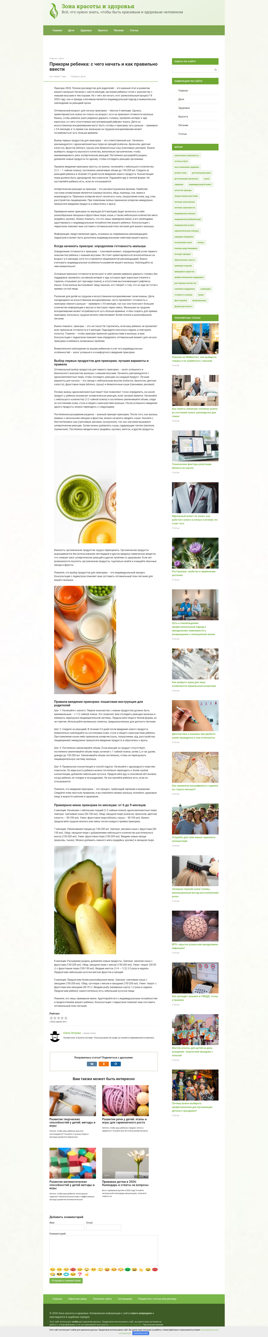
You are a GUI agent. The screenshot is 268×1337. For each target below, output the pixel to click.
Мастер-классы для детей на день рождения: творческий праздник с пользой (192, 1052)
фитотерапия (180, 300)
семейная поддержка (184, 289)
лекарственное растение (186, 196)
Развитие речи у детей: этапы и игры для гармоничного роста (124, 1120)
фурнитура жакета (183, 306)
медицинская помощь (184, 213)
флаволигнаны (199, 300)
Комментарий (57, 1233)
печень (200, 242)
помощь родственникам (185, 248)
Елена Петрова (72, 1032)
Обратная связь (77, 1298)
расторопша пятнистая (185, 283)
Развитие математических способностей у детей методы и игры (72, 1185)
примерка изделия (183, 265)
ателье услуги (181, 161)
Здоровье (86, 30)
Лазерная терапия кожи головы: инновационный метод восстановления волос (195, 893)
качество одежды (183, 190)
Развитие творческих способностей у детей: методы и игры (72, 1122)
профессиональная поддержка (188, 277)
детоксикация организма (186, 179)
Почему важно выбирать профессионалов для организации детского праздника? (192, 1107)
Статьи (134, 30)
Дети (71, 30)
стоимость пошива (183, 295)
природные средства (184, 271)
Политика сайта (102, 1298)
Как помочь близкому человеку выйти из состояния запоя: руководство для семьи (194, 412)
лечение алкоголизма (184, 202)
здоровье (178, 184)
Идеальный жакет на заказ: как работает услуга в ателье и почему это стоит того (195, 520)
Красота (103, 30)
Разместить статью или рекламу (157, 1298)
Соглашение (125, 1298)
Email (89, 1222)
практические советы (184, 260)
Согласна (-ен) (141, 1333)
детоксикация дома (201, 173)
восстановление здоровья (186, 167)
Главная (57, 30)
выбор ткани (180, 173)
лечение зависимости (184, 207)
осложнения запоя (183, 242)
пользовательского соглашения (125, 1324)
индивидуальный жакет (200, 184)
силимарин (205, 289)
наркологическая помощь (186, 231)
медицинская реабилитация (187, 219)
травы (201, 295)
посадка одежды (182, 254)
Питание (119, 30)
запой (206, 179)
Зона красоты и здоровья (98, 6)
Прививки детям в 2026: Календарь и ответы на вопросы (125, 1183)
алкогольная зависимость (186, 155)
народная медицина (183, 237)
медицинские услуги (184, 225)
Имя (51, 1222)
